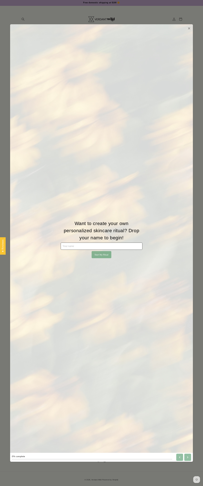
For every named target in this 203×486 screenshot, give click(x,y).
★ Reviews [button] (2, 246)
